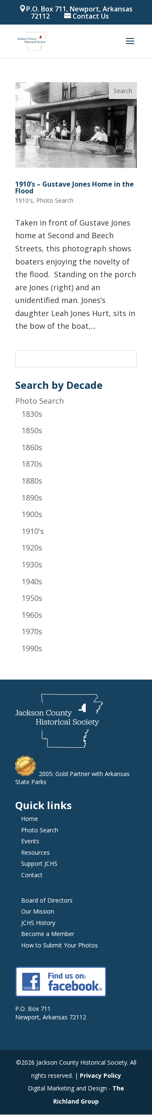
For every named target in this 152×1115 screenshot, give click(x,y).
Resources (35, 852)
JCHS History (38, 923)
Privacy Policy (100, 1075)
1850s (32, 430)
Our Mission (37, 911)
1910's (33, 531)
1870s (32, 464)
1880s (32, 481)
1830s (32, 414)
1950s (32, 598)
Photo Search (39, 401)
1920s (32, 547)
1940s (32, 581)
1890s (32, 498)
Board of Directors (47, 900)
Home (29, 819)
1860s (32, 447)
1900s (32, 514)
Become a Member (47, 934)
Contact (32, 875)
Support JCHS (39, 863)
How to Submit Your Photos (59, 945)
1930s (32, 564)
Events (30, 841)
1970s (32, 631)
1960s (32, 615)
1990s (32, 648)
